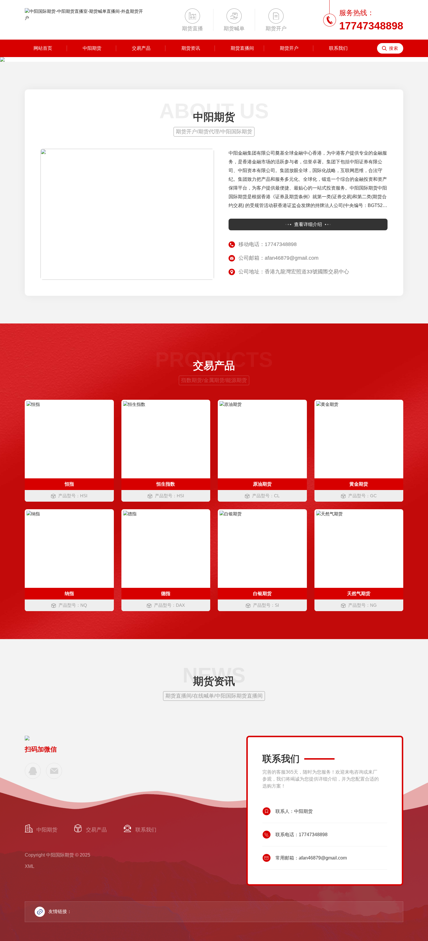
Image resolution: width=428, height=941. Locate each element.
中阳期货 (92, 48)
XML (29, 866)
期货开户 (289, 48)
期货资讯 (190, 48)
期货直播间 (242, 48)
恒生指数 (165, 484)
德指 (165, 593)
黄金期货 (358, 484)
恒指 (69, 484)
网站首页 (42, 48)
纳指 (69, 593)
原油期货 (262, 484)
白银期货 (262, 593)
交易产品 (141, 48)
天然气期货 (358, 593)
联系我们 (338, 48)
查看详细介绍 (308, 224)
